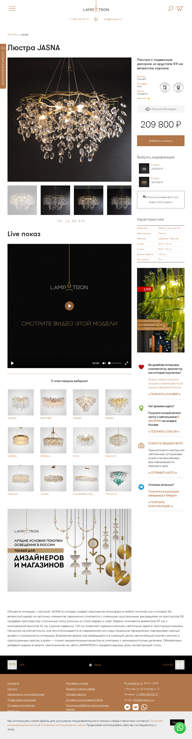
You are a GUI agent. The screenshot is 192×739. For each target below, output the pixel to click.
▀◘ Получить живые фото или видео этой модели (160, 199)
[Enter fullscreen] (127, 363)
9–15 (81, 221)
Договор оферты (76, 694)
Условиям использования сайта (63, 725)
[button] (14, 119)
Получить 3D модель (163, 108)
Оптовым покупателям (21, 705)
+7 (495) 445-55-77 (79, 19)
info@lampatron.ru (113, 19)
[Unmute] (104, 363)
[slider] (115, 363)
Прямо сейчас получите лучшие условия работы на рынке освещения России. (165, 383)
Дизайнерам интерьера (22, 699)
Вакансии (13, 710)
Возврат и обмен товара (80, 688)
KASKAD (168, 664)
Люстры (13, 34)
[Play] (12, 363)
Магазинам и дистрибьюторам (26, 694)
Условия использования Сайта (84, 699)
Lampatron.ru (135, 683)
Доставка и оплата (77, 683)
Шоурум (12, 688)
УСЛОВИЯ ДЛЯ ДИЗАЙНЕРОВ (3, 68)
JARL (22, 664)
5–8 (74, 221)
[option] (69, 119)
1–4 (67, 221)
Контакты (13, 683)
